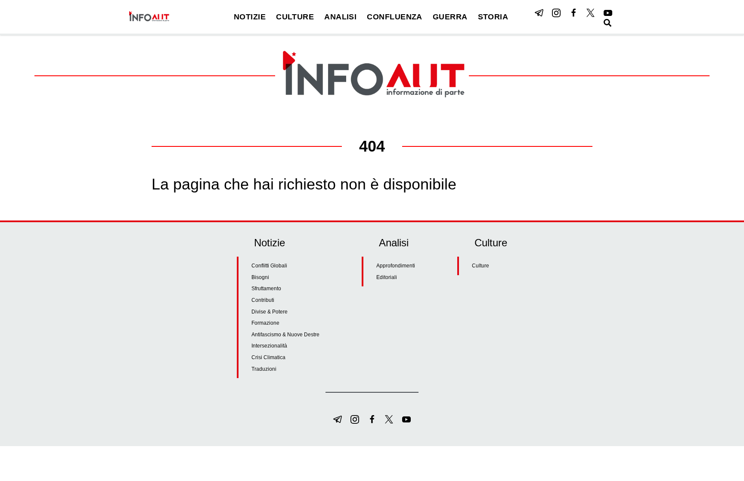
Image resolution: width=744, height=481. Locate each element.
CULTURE (295, 16)
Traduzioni (263, 369)
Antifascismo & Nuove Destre (285, 335)
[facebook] (573, 13)
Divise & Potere (269, 312)
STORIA (493, 16)
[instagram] (556, 13)
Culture (480, 266)
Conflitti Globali (269, 266)
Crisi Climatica (268, 357)
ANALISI (340, 16)
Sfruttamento (266, 288)
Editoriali (386, 277)
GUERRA (450, 16)
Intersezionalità (269, 346)
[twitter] (590, 13)
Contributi (262, 300)
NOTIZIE (250, 16)
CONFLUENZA (394, 16)
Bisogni (260, 277)
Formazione (265, 323)
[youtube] (608, 13)
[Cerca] (607, 23)
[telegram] (539, 13)
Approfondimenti (395, 266)
